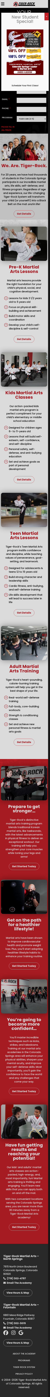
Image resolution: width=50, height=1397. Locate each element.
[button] (25, 54)
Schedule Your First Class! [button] (25, 85)
